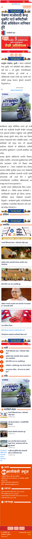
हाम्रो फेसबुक (8, 502)
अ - (20, 55)
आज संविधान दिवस (6, 325)
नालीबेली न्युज (11, 417)
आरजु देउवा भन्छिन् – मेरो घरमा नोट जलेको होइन (18, 370)
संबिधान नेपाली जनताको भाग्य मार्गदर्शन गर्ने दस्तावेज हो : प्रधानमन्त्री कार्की (16, 304)
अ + (12, 55)
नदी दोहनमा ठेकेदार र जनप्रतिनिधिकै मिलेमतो (18, 423)
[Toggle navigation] (2, 7)
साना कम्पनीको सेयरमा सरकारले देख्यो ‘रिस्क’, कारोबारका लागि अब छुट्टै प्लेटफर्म (17, 443)
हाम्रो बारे (7, 488)
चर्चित (6, 376)
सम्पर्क (6, 467)
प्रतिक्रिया (6, 214)
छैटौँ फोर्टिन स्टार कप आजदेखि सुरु (11, 284)
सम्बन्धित (6, 224)
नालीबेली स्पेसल (10, 409)
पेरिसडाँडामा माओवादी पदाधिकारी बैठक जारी (14, 334)
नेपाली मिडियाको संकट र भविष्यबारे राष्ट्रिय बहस (14, 242)
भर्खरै (6, 347)
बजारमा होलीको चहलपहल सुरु (17, 431)
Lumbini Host (28, 533)
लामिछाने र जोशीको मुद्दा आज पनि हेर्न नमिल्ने (18, 365)
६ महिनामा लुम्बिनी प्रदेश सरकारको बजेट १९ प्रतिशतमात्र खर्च (17, 452)
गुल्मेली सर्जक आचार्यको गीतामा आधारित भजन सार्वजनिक (14, 263)
